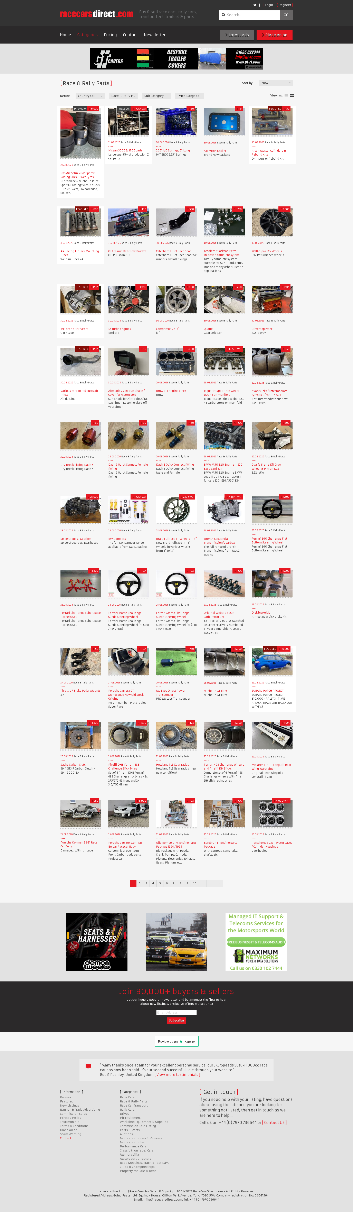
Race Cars (127, 1097)
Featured (66, 1101)
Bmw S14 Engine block (171, 391)
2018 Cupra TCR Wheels (267, 251)
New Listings (69, 1105)
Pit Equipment (130, 1118)
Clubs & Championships (137, 1167)
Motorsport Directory (135, 1158)
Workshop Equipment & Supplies (144, 1122)
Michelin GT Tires (216, 691)
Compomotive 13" (168, 329)
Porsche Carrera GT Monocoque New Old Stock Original (126, 694)
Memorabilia (129, 1154)
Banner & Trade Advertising (80, 1109)
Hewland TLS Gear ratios (172, 764)
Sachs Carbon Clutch (73, 764)
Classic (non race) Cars (137, 1150)
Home (65, 34)
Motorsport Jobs (132, 1142)
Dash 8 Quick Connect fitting (175, 464)
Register (285, 5)
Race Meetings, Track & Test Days (144, 1163)
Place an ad (276, 35)
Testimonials (69, 1122)
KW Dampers (117, 539)
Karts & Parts (130, 1130)
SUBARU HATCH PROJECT (268, 690)
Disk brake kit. (261, 612)
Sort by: (247, 83)
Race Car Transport (134, 1105)
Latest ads (238, 35)
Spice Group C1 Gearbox (75, 539)
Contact (130, 34)
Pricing (110, 34)
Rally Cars (127, 1109)
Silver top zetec (262, 329)
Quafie (208, 329)
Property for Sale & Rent (138, 1171)
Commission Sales (73, 1114)
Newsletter (154, 34)
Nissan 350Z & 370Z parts (125, 150)
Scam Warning (70, 1134)
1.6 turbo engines (119, 329)
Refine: (65, 96)
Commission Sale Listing (138, 1126)
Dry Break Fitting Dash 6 (76, 465)
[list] (286, 96)
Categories (87, 34)
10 (195, 883)
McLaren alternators (74, 329)
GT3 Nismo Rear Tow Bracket (127, 251)
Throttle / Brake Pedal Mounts (80, 690)
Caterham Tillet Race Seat (173, 251)
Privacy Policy (70, 1118)
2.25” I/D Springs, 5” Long (173, 150)
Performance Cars (133, 1146)
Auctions (126, 1134)
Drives (124, 1114)
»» (218, 883)
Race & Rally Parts (133, 1101)
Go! (286, 15)
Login (269, 5)
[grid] (292, 96)
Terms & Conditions (74, 1126)
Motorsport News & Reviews (141, 1138)
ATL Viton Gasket (215, 151)
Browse (65, 1097)
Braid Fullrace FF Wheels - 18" (176, 539)
